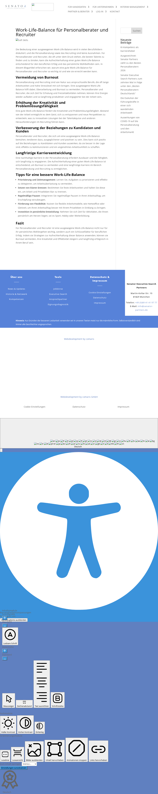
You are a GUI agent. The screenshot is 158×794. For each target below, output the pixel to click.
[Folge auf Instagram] (150, 276)
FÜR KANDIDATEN (77, 7)
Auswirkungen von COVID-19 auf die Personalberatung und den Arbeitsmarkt (130, 125)
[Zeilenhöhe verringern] (4, 658)
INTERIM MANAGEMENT (132, 7)
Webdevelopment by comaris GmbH (79, 396)
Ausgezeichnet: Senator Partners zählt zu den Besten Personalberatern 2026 (131, 63)
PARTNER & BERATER (78, 11)
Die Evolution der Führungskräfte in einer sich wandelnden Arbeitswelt (130, 105)
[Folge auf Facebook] (132, 276)
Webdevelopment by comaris (79, 338)
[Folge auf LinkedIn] (144, 276)
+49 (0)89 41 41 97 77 (146, 302)
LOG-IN (99, 11)
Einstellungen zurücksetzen (13, 767)
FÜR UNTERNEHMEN (103, 7)
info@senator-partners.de (82, 386)
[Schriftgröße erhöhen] (4, 618)
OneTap (20, 616)
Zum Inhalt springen (11, 763)
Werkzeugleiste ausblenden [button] (13, 620)
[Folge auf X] (138, 276)
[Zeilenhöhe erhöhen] (4, 651)
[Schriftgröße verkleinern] (4, 625)
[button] (1, 450)
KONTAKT (115, 11)
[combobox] (79, 433)
